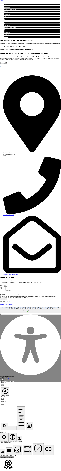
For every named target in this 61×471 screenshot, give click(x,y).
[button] (0, 314)
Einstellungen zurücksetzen (7, 457)
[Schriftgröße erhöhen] (2, 380)
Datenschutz (9, 304)
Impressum (2, 304)
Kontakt (6, 18)
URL (1, 289)
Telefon (2, 287)
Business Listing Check (10, 9)
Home (5, 4)
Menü (1, 0)
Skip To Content (4, 455)
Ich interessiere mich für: (6, 280)
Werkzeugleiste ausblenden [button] (7, 381)
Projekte (6, 11)
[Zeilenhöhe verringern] (2, 404)
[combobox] (30, 310)
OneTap (10, 378)
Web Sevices (7, 7)
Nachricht (2, 294)
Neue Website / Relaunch (25, 282)
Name (1, 284)
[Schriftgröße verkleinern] (2, 385)
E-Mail (2, 285)
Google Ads (5, 282)
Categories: (6, 46)
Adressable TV (13, 282)
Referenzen (7, 14)
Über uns (6, 16)
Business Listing (38, 282)
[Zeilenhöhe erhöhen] (2, 399)
